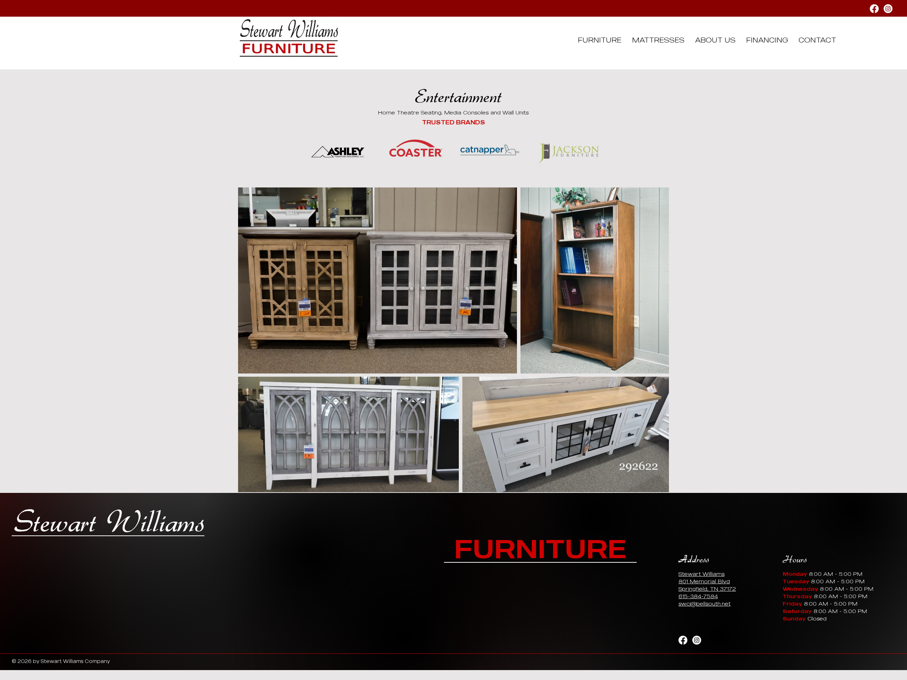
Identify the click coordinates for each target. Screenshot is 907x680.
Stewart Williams (109, 522)
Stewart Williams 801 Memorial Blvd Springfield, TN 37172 (707, 581)
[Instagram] (888, 8)
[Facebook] (874, 8)
